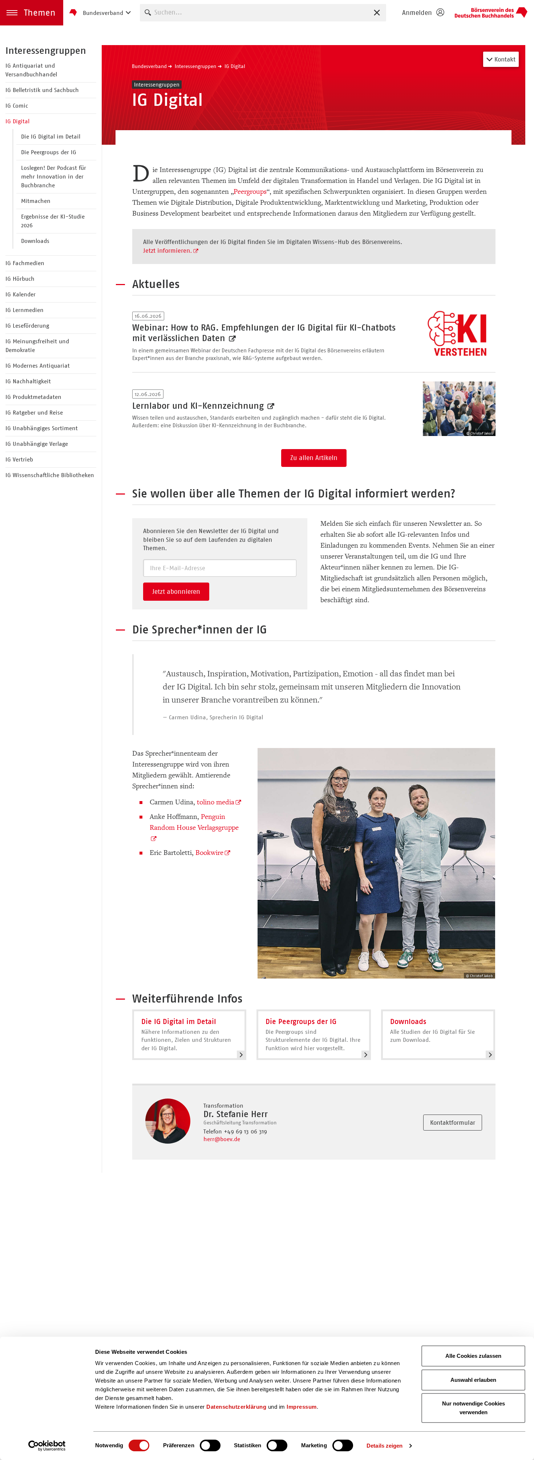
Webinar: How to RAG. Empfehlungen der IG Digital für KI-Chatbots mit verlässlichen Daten (264, 333)
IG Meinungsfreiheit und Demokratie (37, 345)
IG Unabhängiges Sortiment (41, 428)
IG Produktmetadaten (33, 396)
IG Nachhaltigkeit (28, 381)
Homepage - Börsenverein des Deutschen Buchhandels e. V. (491, 12)
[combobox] (263, 12)
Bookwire (209, 852)
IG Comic (16, 105)
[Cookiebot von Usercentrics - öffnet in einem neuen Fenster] (47, 1445)
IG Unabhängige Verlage (36, 443)
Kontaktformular (452, 1122)
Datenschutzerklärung (236, 1407)
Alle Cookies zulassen (473, 1356)
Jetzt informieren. (167, 250)
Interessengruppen (45, 50)
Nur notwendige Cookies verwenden (473, 1407)
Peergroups (250, 191)
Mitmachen (35, 200)
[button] (31, 12)
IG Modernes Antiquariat (37, 365)
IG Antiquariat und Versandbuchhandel (31, 70)
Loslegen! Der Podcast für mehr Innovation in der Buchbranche (53, 176)
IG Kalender (20, 294)
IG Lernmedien (24, 310)
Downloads (35, 240)
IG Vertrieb (19, 459)
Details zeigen (384, 1446)
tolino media (215, 802)
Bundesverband (149, 66)
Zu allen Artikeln (313, 457)
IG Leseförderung (27, 325)
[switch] (210, 1445)
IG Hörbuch (20, 278)
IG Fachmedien (24, 263)
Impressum (302, 1407)
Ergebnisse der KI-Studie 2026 (53, 221)
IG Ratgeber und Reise (34, 412)
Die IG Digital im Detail (50, 136)
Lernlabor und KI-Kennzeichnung (199, 406)
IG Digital (17, 121)
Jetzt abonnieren (176, 591)
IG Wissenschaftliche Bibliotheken (49, 475)
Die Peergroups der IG (48, 152)
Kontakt (504, 59)
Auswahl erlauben (473, 1380)
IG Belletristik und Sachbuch (42, 90)
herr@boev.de (221, 1139)
